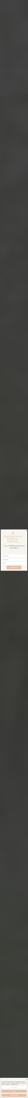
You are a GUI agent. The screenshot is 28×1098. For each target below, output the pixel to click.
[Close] (26, 1079)
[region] (14, 1088)
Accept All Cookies (14, 1095)
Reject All (14, 1091)
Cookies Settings (14, 1087)
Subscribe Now (14, 567)
